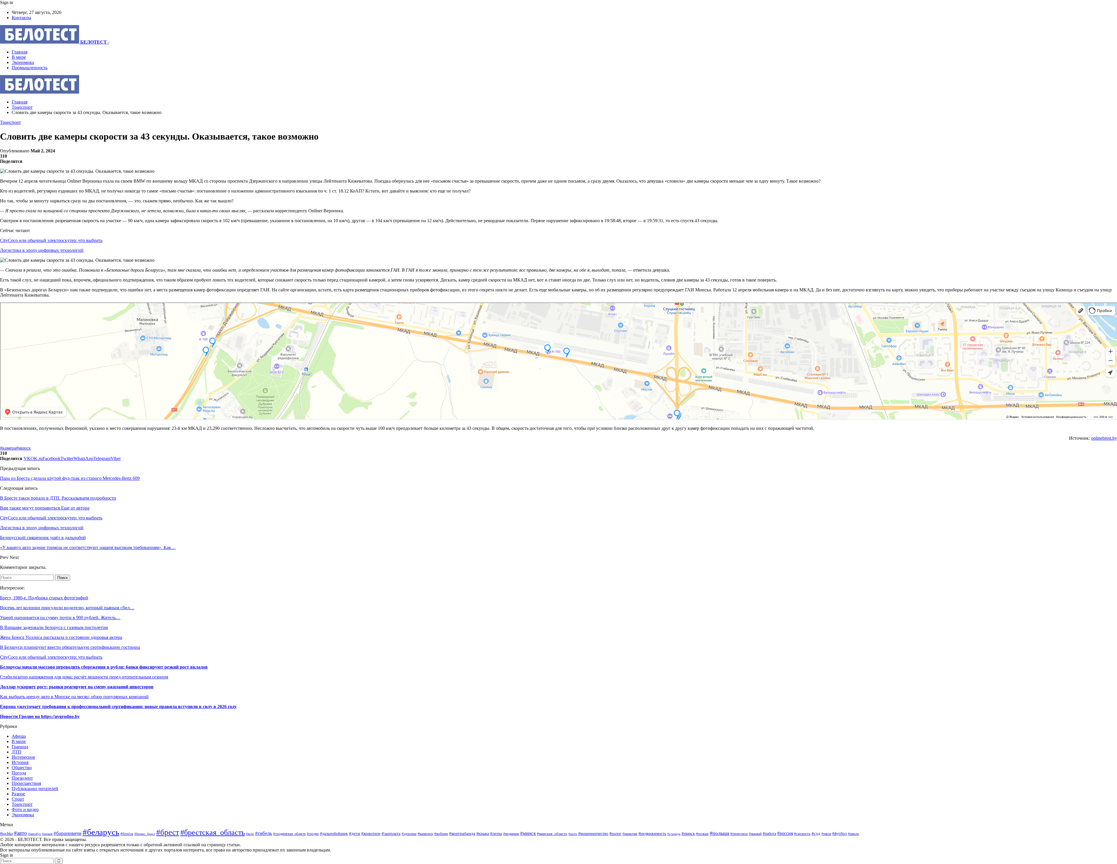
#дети (354, 833)
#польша (719, 833)
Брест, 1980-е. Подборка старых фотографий (44, 597)
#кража (482, 833)
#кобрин (441, 834)
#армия (47, 834)
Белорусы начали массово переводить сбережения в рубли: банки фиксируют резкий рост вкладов (104, 667)
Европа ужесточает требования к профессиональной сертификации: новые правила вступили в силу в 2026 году (118, 706)
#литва (496, 833)
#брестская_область (212, 832)
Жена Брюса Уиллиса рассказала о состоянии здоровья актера (61, 637)
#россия (785, 833)
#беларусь (101, 832)
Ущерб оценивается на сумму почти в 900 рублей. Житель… (60, 617)
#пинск (688, 833)
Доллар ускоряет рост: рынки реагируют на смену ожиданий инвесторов (77, 686)
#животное (370, 833)
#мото (572, 834)
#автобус (34, 834)
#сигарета (802, 834)
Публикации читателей (35, 788)
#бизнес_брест (144, 834)
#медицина (511, 834)
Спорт (18, 799)
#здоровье (409, 834)
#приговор (739, 833)
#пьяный (755, 834)
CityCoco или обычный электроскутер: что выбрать (51, 240)
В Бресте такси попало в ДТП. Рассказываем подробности (58, 498)
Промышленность (29, 67)
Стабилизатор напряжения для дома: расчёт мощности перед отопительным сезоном (84, 676)
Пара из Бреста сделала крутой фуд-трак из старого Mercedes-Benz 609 (70, 478)
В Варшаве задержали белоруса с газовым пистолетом (54, 627)
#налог (615, 833)
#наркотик (629, 834)
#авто (20, 833)
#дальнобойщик (334, 833)
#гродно (313, 834)
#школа (853, 834)
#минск (23, 448)
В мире (19, 57)
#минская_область (552, 833)
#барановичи (67, 833)
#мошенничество (593, 833)
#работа (769, 833)
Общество (22, 767)
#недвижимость (652, 833)
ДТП (16, 751)
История (20, 762)
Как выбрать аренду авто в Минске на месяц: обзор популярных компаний (74, 696)
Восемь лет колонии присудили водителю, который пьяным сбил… (67, 607)
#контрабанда (462, 833)
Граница (20, 746)
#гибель (263, 833)
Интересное (23, 757)
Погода (19, 772)
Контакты (21, 17)
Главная (19, 51)
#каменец (425, 834)
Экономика (23, 62)
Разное (18, 793)
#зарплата (391, 833)
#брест (167, 832)
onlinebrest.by (1104, 438)
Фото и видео (25, 809)
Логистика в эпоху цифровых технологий (41, 250)
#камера (8, 448)
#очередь (673, 834)
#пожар (702, 833)
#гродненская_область (289, 834)
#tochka (6, 833)
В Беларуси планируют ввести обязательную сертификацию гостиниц (70, 647)
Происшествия (26, 783)
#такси (826, 834)
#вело (250, 834)
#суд (816, 833)
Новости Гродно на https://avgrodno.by (40, 716)
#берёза (126, 833)
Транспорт (10, 122)
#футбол (839, 833)
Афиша (19, 736)
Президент (22, 778)
